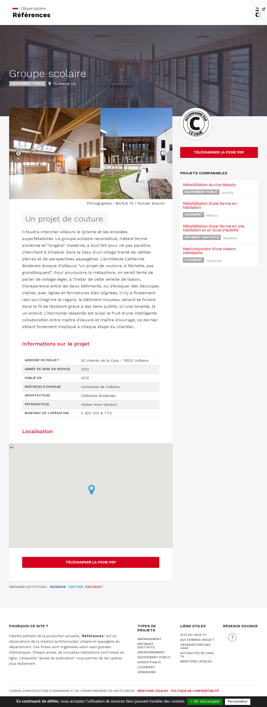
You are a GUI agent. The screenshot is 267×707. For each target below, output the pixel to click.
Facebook (58, 587)
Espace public (149, 662)
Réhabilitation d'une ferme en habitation (209, 205)
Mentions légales (196, 661)
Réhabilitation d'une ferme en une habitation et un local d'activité (213, 228)
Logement (193, 214)
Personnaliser (238, 701)
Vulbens (64, 83)
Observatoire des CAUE (195, 646)
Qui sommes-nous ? (197, 640)
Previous (18, 153)
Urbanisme (146, 672)
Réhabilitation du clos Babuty (209, 184)
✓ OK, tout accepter (205, 701)
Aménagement (149, 639)
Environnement (151, 652)
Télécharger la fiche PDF (91, 562)
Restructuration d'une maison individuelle (209, 251)
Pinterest (94, 587)
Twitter (75, 587)
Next (163, 153)
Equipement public (27, 83)
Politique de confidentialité (195, 691)
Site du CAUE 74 (193, 635)
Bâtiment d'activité (202, 237)
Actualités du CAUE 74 (197, 654)
